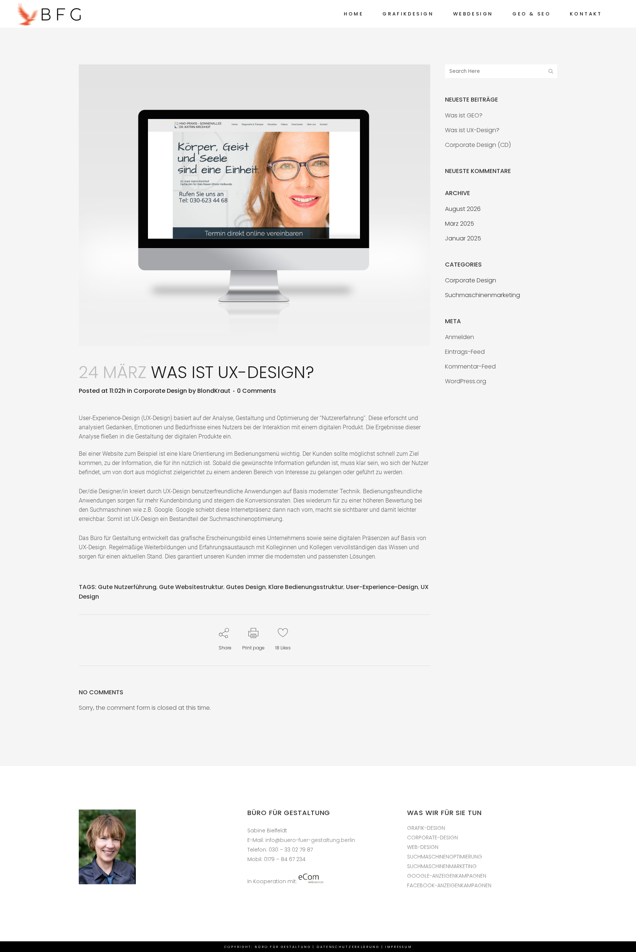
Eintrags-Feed (465, 352)
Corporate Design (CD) (478, 145)
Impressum (398, 947)
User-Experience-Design (382, 587)
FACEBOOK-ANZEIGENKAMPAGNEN (449, 885)
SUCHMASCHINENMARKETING (442, 866)
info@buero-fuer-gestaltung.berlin (310, 840)
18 (283, 648)
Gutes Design (246, 587)
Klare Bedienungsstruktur (305, 587)
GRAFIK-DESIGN (426, 828)
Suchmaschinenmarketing (482, 295)
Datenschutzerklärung (348, 947)
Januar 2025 (463, 238)
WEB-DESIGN (422, 847)
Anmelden (459, 337)
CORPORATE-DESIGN (432, 837)
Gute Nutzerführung (127, 587)
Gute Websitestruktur (191, 587)
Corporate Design (160, 391)
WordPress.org (465, 381)
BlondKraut (213, 391)
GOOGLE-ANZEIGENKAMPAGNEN (446, 875)
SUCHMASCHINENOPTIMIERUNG (444, 856)
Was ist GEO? (464, 115)
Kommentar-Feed (470, 366)
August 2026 (463, 209)
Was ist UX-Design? (472, 130)
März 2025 (459, 223)
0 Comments (256, 391)
